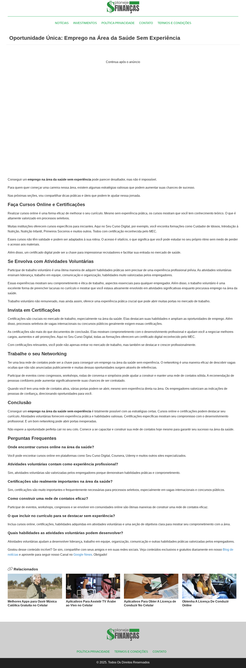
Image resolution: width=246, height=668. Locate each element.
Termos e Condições (174, 23)
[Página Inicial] (123, 6)
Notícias (62, 23)
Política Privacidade (118, 23)
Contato (146, 23)
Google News (82, 554)
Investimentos (85, 23)
